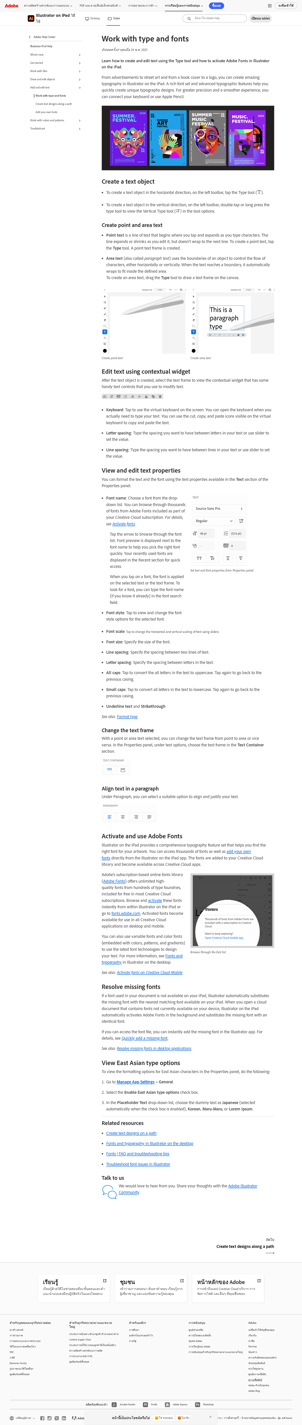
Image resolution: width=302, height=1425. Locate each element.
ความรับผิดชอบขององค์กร (262, 1357)
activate (155, 900)
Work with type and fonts (51, 95)
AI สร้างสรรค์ (16, 1330)
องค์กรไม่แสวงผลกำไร (141, 1335)
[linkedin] (64, 1418)
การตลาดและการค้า (141, 5)
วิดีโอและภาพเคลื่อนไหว (23, 1346)
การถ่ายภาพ (16, 1335)
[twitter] (57, 1418)
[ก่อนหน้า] (144, 1250)
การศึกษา (134, 1330)
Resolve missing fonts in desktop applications (154, 1048)
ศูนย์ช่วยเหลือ (196, 1330)
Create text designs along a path (54, 104)
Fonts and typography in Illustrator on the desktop (149, 1143)
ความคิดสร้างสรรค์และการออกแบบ (46, 5)
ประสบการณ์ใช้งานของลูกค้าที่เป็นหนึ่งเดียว (92, 1345)
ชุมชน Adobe (195, 1341)
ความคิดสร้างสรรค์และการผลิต (86, 1350)
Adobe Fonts (114, 881)
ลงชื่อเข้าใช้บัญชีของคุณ (261, 1330)
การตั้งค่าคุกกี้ (231, 1418)
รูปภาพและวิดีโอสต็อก (21, 1368)
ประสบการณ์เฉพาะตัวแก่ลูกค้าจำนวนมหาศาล (92, 1334)
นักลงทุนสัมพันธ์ (256, 1363)
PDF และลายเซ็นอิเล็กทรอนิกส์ (99, 5)
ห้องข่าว (252, 1352)
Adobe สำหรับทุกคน (258, 1385)
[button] (269, 5)
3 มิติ (12, 1357)
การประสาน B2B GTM (80, 1356)
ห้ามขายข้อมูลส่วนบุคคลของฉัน (258, 1418)
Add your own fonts (46, 112)
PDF (12, 1352)
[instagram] (49, 1418)
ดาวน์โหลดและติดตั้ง (200, 1335)
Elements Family (18, 1363)
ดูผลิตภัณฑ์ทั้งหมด (20, 1374)
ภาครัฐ (132, 1341)
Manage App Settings (135, 1081)
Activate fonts (123, 523)
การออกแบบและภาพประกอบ (25, 1341)
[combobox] (214, 18)
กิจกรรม (252, 1346)
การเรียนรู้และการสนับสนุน (182, 5)
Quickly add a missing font (145, 1038)
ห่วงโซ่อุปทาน (255, 1368)
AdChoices (287, 1418)
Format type (127, 716)
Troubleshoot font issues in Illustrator (138, 1164)
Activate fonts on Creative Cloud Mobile (149, 972)
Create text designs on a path (131, 1133)
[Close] (210, 1417)
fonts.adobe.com (126, 913)
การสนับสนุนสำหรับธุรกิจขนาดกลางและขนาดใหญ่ (212, 1352)
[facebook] (42, 1418)
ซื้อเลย (216, 6)
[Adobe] (11, 5)
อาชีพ (251, 1341)
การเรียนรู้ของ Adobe (199, 1346)
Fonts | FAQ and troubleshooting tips (137, 1153)
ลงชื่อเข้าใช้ (286, 5)
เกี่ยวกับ (252, 1335)
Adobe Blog (254, 1390)
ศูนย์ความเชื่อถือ (257, 1374)
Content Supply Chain (80, 1339)
